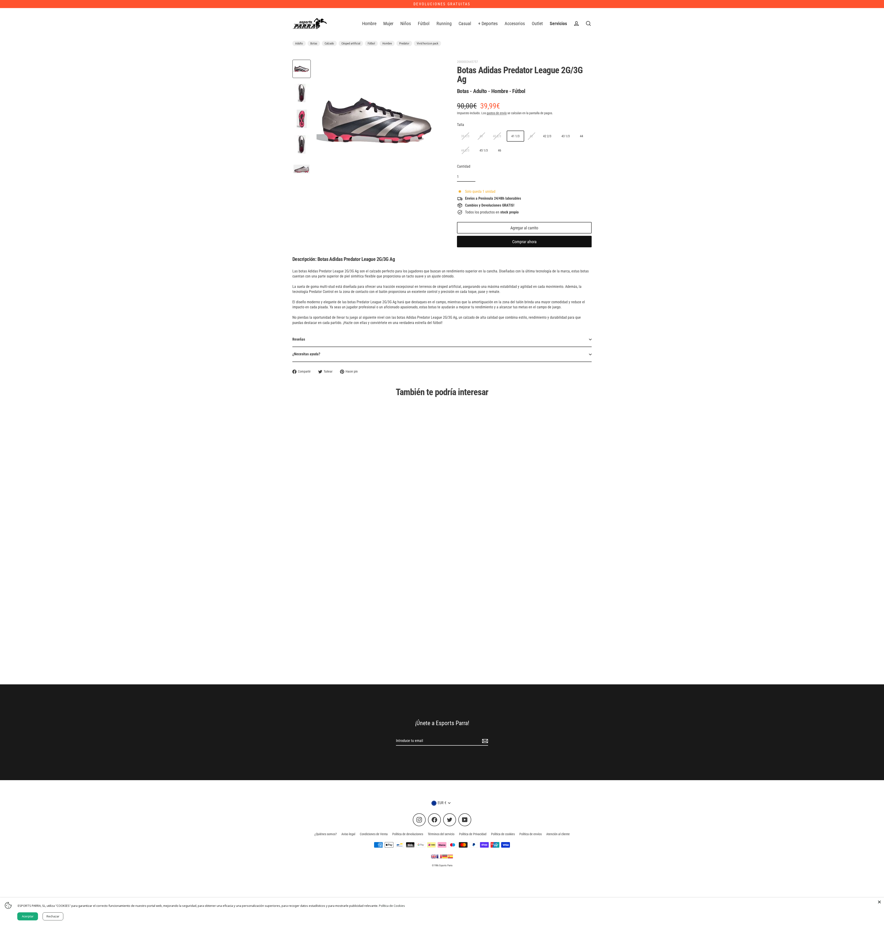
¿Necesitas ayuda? (306, 354)
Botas (313, 43)
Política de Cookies (392, 906)
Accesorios (515, 23)
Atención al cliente (558, 834)
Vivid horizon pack (427, 43)
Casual (465, 23)
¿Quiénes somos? (325, 834)
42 (531, 136)
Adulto (299, 43)
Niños (405, 23)
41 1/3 (515, 136)
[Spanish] (450, 856)
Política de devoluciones (407, 834)
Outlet (537, 23)
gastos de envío (497, 113)
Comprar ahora (524, 241)
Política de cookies (503, 834)
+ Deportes (488, 23)
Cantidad (463, 166)
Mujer (388, 23)
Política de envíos (530, 834)
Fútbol (424, 23)
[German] (445, 856)
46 (499, 150)
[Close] (879, 902)
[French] (439, 856)
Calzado (329, 43)
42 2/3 (547, 136)
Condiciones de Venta (374, 834)
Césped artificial (350, 43)
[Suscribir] (484, 741)
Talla (460, 125)
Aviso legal (348, 834)
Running (444, 23)
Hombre (369, 23)
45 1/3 (484, 150)
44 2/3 (465, 150)
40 (481, 136)
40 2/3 (497, 136)
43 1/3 (565, 136)
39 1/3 (465, 136)
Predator (404, 43)
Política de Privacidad (472, 834)
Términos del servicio (441, 834)
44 (581, 136)
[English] (433, 856)
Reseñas (298, 339)
